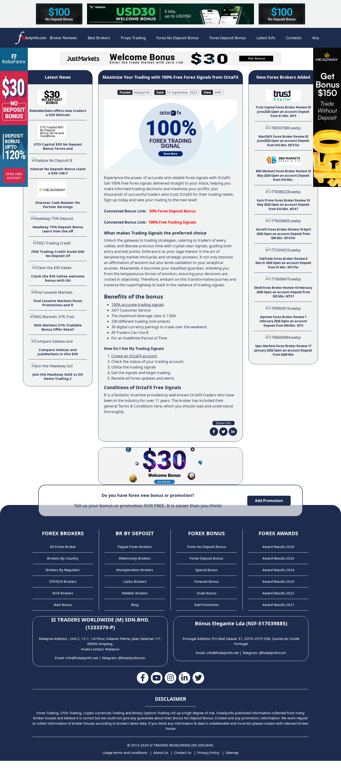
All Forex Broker (63, 546)
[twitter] (223, 431)
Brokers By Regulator (63, 569)
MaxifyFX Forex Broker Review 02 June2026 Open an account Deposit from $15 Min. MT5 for (283, 140)
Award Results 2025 (278, 558)
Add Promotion (269, 500)
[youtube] (156, 678)
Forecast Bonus (206, 581)
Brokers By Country (62, 558)
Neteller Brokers (135, 593)
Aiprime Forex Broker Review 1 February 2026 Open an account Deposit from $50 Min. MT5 (283, 321)
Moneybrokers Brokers (134, 569)
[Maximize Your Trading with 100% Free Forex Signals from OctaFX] (170, 134)
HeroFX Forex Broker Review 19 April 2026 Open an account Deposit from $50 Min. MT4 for (283, 233)
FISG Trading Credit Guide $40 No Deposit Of (57, 253)
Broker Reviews (63, 37)
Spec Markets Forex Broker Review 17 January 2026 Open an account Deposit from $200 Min (283, 350)
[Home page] (30, 38)
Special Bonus (206, 569)
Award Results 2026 (278, 546)
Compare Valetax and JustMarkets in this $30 (58, 351)
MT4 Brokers (62, 593)
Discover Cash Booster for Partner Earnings (57, 204)
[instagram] (170, 678)
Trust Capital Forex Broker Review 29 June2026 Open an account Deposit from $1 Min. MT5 (283, 111)
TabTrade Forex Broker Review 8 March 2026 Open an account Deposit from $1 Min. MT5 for (283, 263)
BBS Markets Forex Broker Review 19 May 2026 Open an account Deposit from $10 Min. (283, 175)
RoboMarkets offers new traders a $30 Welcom (57, 112)
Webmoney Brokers (135, 558)
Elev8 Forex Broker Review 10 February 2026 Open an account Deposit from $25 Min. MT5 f (283, 292)
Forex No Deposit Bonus (177, 37)
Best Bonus (63, 604)
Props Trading (133, 37)
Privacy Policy (208, 752)
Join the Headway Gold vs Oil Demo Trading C (57, 376)
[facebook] (214, 431)
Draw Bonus (206, 593)
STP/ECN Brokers (62, 581)
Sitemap (231, 752)
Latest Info (266, 37)
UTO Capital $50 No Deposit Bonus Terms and (58, 146)
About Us (160, 752)
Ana (315, 37)
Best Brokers (99, 37)
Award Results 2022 (278, 593)
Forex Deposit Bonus (227, 37)
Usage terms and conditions (125, 752)
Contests (294, 37)
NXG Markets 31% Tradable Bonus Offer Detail (58, 327)
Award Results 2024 (278, 569)
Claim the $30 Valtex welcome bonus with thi (57, 278)
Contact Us (182, 752)
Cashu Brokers (134, 581)
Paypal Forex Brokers (135, 546)
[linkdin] (233, 431)
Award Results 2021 (278, 604)
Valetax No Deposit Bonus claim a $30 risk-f (58, 170)
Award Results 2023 (278, 581)
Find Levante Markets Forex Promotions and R (57, 302)
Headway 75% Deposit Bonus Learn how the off (57, 229)
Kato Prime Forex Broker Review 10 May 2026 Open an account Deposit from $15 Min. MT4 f (283, 204)
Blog (134, 604)
